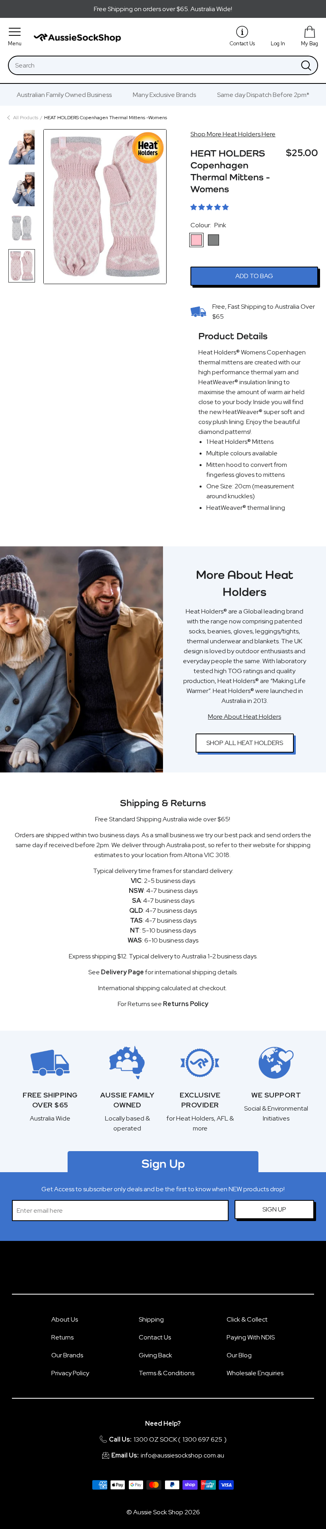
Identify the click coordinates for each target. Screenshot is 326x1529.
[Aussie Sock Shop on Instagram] (172, 1271)
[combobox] (152, 65)
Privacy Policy (70, 1373)
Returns (62, 1337)
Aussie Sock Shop (158, 1512)
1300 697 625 (202, 1439)
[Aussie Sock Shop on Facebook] (153, 1271)
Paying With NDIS (251, 1337)
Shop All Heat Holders (244, 743)
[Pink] (196, 240)
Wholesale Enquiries (255, 1373)
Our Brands (67, 1355)
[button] (209, 207)
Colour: (208, 225)
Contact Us (155, 1337)
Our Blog (239, 1355)
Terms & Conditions (166, 1373)
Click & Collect (247, 1319)
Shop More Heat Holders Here (233, 134)
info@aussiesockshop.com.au (182, 1455)
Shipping (151, 1319)
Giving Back (155, 1355)
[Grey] (213, 240)
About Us (64, 1319)
